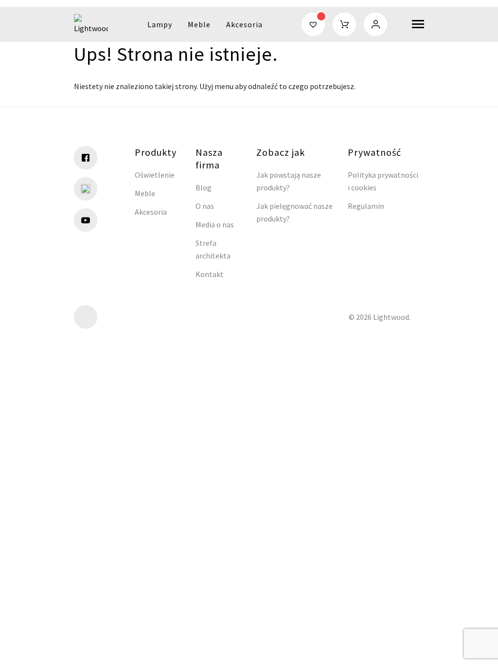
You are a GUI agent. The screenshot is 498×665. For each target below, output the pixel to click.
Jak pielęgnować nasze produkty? (294, 212)
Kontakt (210, 274)
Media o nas (215, 224)
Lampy (159, 24)
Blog (204, 187)
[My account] (375, 24)
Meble (199, 24)
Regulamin (366, 206)
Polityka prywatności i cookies (383, 181)
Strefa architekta (213, 249)
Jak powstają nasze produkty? (288, 181)
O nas (205, 206)
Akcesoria (244, 24)
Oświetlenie (155, 175)
